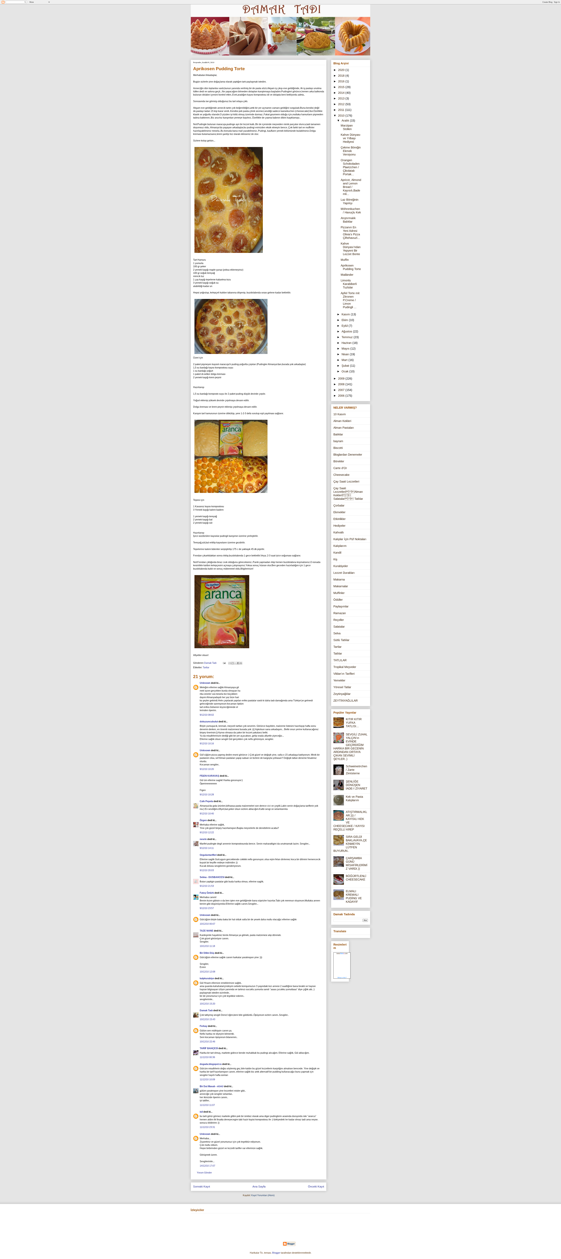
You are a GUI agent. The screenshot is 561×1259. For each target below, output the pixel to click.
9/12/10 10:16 (207, 743)
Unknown (205, 683)
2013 (341, 98)
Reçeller (338, 619)
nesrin (203, 839)
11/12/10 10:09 (207, 1079)
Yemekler (339, 680)
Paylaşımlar (341, 606)
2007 (341, 390)
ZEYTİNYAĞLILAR (345, 700)
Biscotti (338, 447)
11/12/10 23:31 (207, 1127)
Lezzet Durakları (344, 572)
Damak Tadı (206, 1010)
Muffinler (339, 593)
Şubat (346, 365)
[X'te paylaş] (235, 663)
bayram (338, 441)
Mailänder (347, 274)
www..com (342, 953)
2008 (341, 384)
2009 (341, 378)
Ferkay (203, 1026)
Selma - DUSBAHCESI (212, 877)
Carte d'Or (340, 468)
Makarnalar (340, 586)
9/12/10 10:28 (207, 794)
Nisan (346, 354)
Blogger (276, 1253)
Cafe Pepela (206, 801)
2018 (341, 75)
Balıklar (338, 434)
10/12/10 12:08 (207, 971)
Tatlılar (337, 653)
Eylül (345, 325)
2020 (341, 70)
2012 (341, 104)
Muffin (345, 259)
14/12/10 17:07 (207, 1166)
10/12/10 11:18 (207, 946)
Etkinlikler (339, 519)
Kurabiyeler (340, 566)
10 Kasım (339, 414)
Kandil (337, 552)
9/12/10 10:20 (207, 769)
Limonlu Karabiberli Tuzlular (349, 284)
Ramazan (339, 613)
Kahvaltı (338, 532)
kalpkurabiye (207, 978)
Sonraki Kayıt (201, 1186)
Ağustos (347, 331)
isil (201, 1112)
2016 (341, 81)
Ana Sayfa (259, 1186)
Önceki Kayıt (316, 1186)
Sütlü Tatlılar (341, 640)
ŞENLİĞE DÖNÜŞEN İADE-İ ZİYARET (356, 785)
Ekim (345, 320)
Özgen (203, 820)
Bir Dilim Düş (207, 953)
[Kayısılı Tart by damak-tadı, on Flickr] (228, 253)
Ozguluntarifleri (208, 855)
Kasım (346, 314)
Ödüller (338, 599)
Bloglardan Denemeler (347, 454)
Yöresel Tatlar (342, 687)
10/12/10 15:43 (207, 1019)
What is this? (342, 977)
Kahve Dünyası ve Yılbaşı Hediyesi (350, 138)
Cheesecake (341, 474)
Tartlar (206, 667)
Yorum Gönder (204, 1172)
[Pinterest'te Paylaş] (240, 663)
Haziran (347, 342)
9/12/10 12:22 (207, 832)
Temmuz (348, 337)
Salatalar (339, 626)
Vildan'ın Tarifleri (344, 673)
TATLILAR (340, 660)
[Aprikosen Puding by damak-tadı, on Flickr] (222, 648)
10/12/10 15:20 (207, 1003)
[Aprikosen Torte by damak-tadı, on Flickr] (231, 493)
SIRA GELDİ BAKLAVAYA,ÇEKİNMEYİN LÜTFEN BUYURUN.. (350, 843)
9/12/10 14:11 (207, 848)
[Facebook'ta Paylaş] (238, 663)
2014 (341, 92)
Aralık (346, 120)
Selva (337, 633)
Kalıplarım (340, 545)
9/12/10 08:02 (207, 715)
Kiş (335, 559)
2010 (341, 115)
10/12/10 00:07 (207, 924)
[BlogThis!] (232, 663)
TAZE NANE (206, 930)
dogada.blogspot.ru (211, 1064)
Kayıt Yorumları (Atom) (263, 1195)
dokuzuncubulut (209, 721)
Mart (345, 360)
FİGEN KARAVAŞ (209, 776)
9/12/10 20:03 (207, 870)
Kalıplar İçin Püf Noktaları (349, 539)
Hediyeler (339, 525)
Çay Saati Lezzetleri (346, 481)
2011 (341, 109)
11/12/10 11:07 (207, 1105)
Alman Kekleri (342, 421)
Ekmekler (339, 512)
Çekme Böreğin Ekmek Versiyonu (351, 151)
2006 (341, 395)
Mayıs (346, 348)
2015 (341, 87)
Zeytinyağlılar (342, 693)
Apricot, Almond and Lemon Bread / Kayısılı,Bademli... (351, 187)
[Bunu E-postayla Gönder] (229, 663)
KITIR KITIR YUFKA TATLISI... (354, 723)
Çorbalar (338, 505)
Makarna (339, 579)
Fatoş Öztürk (207, 893)
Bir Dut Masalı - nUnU (211, 1086)
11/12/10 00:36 (207, 1057)
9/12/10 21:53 (207, 886)
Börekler (338, 461)
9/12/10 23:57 (207, 908)
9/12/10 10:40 (207, 813)
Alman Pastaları (343, 427)
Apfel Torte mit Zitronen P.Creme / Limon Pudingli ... (350, 300)
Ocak (345, 371)
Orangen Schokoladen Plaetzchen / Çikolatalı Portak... (350, 167)
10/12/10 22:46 (207, 1041)
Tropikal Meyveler (344, 667)
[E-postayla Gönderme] (224, 663)
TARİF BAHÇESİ (209, 1048)
